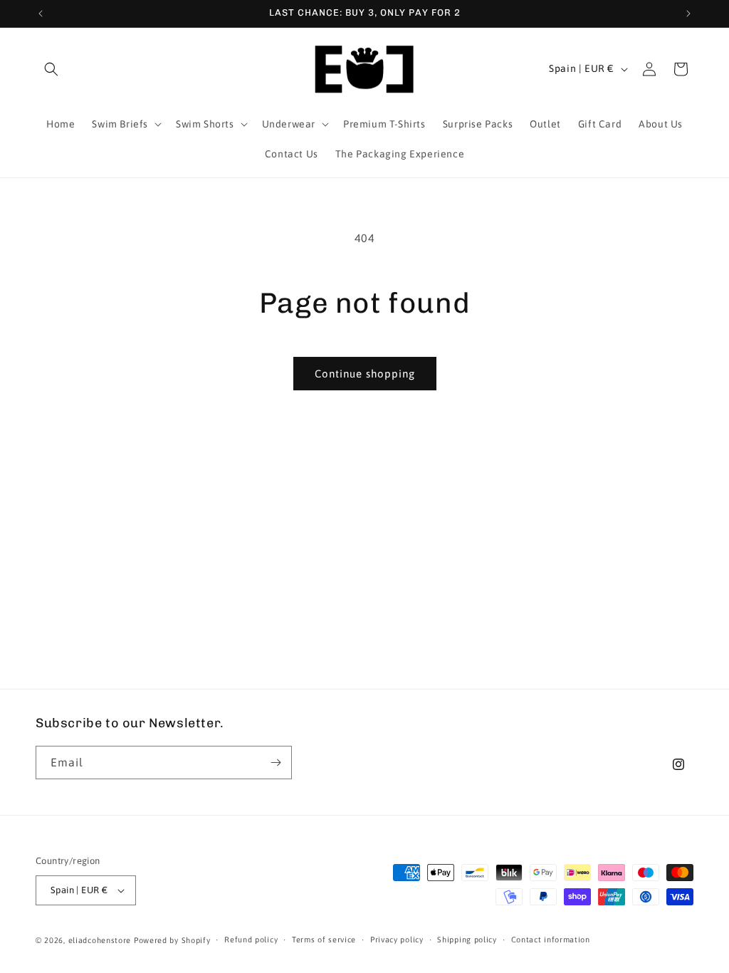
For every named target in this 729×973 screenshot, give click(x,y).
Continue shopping (365, 374)
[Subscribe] (275, 762)
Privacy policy (397, 939)
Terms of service (324, 939)
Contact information (550, 939)
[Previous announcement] (40, 13)
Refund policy (251, 939)
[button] (51, 69)
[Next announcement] (688, 13)
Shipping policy (467, 939)
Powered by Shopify (172, 940)
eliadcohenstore (100, 940)
